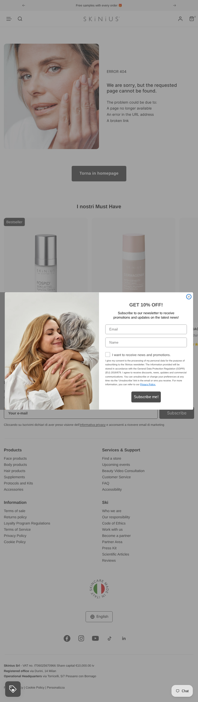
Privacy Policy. (148, 384)
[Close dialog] (188, 296)
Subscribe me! (146, 397)
